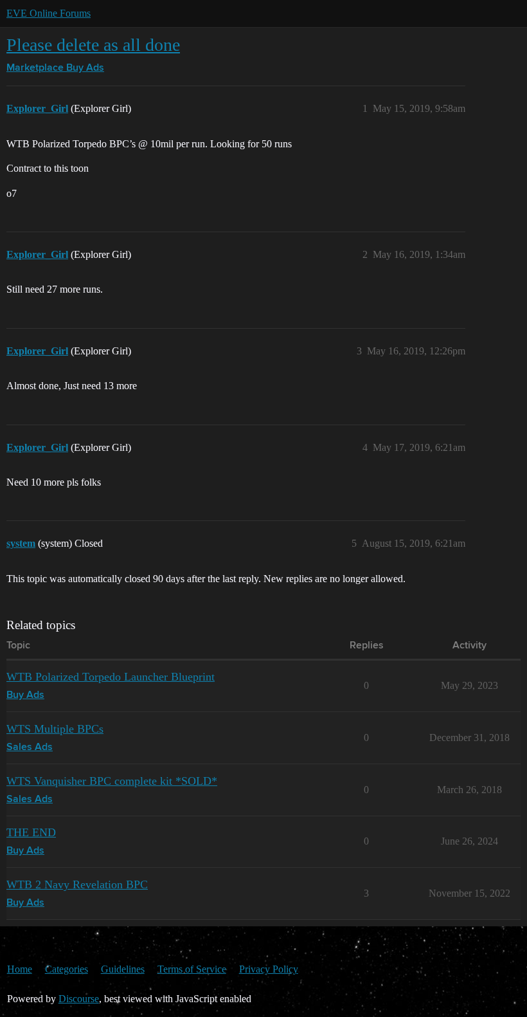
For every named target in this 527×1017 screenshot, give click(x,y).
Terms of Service (191, 969)
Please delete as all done (93, 45)
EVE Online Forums (48, 13)
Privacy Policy (268, 969)
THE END (31, 832)
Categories (66, 969)
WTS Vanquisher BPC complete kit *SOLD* (111, 780)
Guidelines (123, 969)
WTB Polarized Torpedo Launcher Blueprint (110, 676)
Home (19, 969)
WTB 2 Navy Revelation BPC (77, 884)
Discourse (78, 998)
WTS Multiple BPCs (54, 728)
